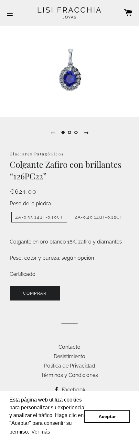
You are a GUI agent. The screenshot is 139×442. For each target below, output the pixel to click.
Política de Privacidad (69, 366)
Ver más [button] (40, 432)
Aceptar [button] (107, 416)
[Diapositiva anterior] (53, 132)
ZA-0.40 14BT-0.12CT (99, 217)
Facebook (72, 390)
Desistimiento (69, 356)
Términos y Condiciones (69, 375)
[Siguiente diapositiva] (86, 132)
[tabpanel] (69, 70)
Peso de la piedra (30, 203)
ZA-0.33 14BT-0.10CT (39, 217)
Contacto (69, 347)
